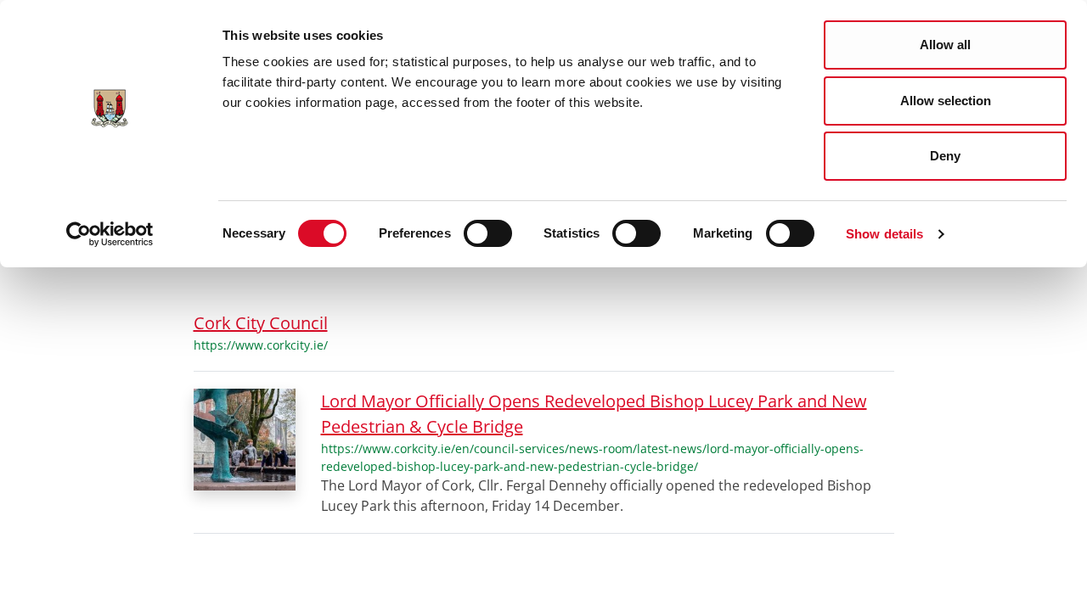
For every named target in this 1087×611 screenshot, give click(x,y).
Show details (884, 234)
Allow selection (945, 100)
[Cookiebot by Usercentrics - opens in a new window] (110, 234)
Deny (945, 156)
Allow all (945, 44)
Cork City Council (261, 322)
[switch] (488, 233)
